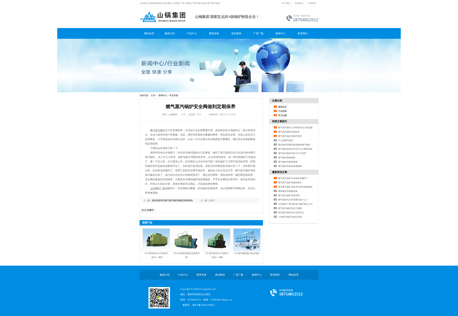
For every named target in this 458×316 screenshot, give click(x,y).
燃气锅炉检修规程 (286, 157)
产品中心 (192, 33)
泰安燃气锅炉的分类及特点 (291, 212)
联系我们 (299, 3)
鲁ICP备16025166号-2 (205, 305)
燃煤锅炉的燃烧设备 (288, 191)
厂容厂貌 (258, 33)
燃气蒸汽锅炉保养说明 (289, 195)
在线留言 (312, 3)
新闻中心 (281, 33)
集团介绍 (170, 33)
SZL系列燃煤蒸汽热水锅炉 (247, 253)
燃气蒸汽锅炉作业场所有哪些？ (293, 178)
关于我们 (286, 3)
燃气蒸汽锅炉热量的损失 (290, 182)
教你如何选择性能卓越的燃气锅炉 (294, 144)
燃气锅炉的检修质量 (288, 162)
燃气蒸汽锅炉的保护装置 (290, 136)
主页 (153, 95)
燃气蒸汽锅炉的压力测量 (290, 208)
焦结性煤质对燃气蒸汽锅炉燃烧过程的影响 (172, 200)
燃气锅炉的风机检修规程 (290, 166)
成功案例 (236, 33)
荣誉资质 (214, 33)
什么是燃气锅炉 (285, 140)
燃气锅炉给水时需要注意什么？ (293, 199)
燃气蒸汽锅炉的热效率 (289, 132)
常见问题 (174, 95)
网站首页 (149, 33)
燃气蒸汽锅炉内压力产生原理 (292, 153)
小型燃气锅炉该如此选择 (290, 217)
